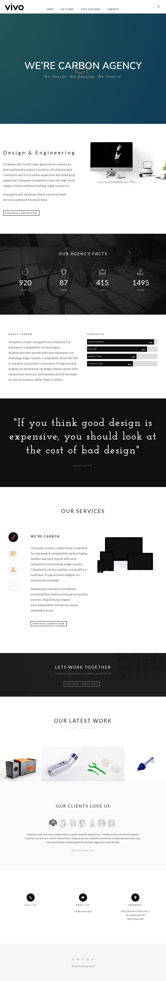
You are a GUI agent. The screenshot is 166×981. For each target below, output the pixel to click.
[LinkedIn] (87, 959)
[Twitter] (78, 959)
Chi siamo (67, 9)
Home (50, 9)
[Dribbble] (92, 959)
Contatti (113, 9)
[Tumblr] (83, 959)
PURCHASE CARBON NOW (21, 213)
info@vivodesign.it (83, 911)
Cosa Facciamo (90, 9)
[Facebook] (73, 959)
